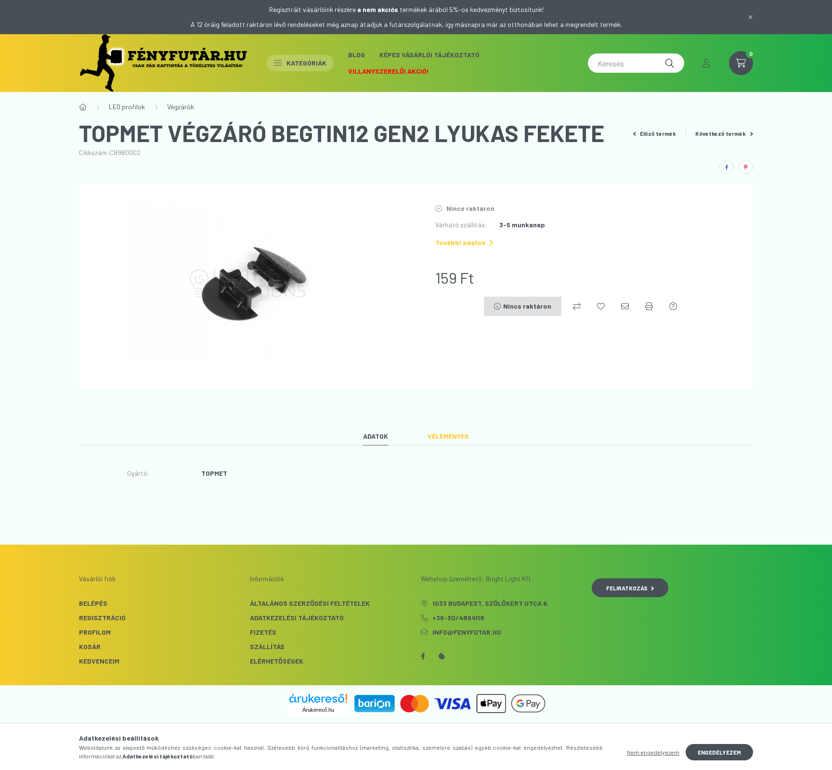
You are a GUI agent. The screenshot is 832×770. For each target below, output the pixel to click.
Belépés (93, 603)
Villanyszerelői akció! (388, 71)
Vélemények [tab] (448, 436)
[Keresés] (670, 63)
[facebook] (726, 167)
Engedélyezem (719, 752)
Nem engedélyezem (653, 752)
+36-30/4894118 (458, 617)
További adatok (460, 242)
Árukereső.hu (318, 710)
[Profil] (706, 63)
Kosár (90, 646)
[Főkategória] (83, 107)
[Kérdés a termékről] (673, 306)
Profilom (95, 632)
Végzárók (180, 107)
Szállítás (267, 646)
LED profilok (127, 107)
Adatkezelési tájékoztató (297, 617)
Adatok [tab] (375, 436)
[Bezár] (750, 17)
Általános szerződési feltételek (310, 603)
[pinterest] (746, 167)
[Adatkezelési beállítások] (442, 656)
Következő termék (721, 133)
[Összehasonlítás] (576, 306)
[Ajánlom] (625, 306)
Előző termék (657, 133)
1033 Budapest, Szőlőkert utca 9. (490, 603)
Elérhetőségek (276, 661)
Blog (356, 55)
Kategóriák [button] (306, 63)
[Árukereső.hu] (318, 698)
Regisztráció (102, 617)
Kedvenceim (99, 661)
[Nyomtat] (649, 306)
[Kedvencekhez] (601, 306)
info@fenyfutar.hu (466, 632)
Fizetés (263, 632)
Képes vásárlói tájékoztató (429, 55)
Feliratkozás (627, 588)
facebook (422, 656)
